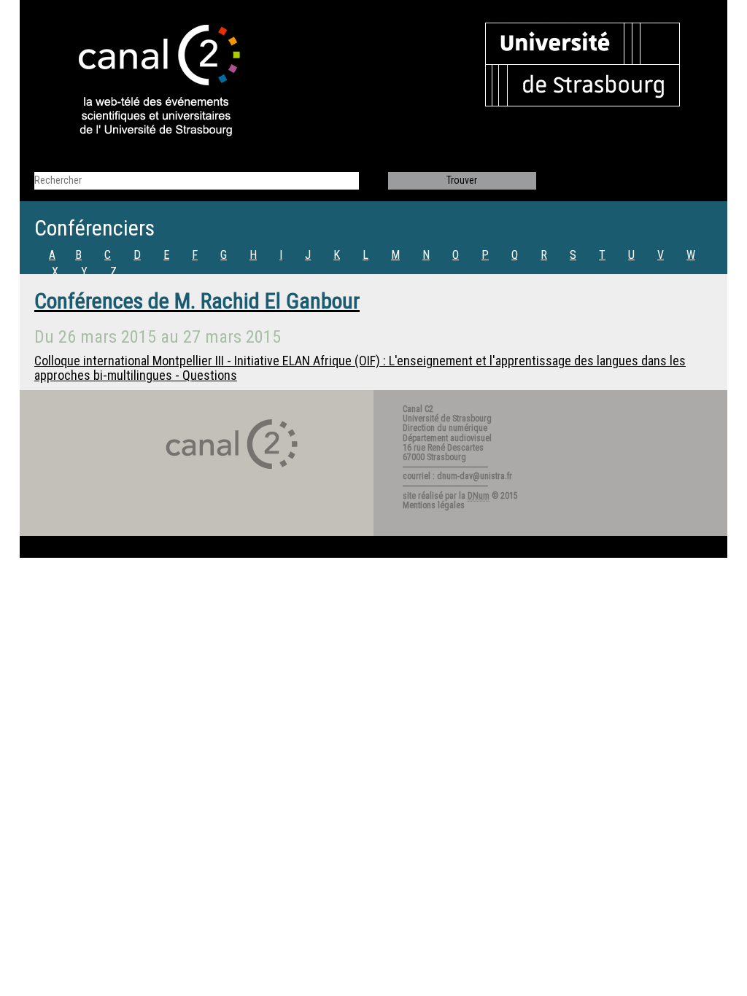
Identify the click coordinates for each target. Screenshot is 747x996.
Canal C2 (418, 409)
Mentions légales (434, 505)
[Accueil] (146, 81)
